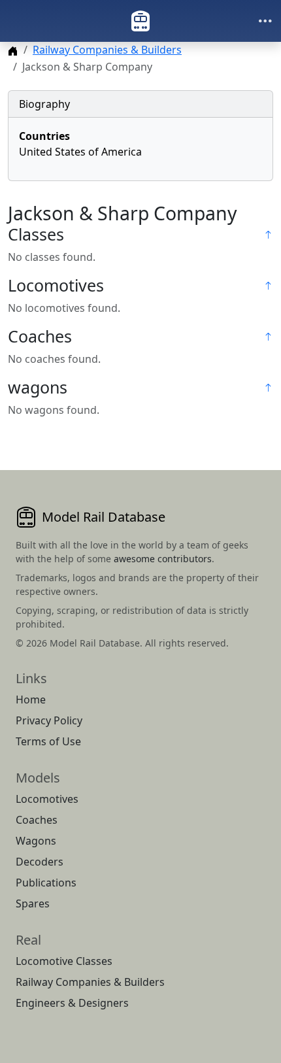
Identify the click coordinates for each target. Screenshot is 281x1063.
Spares (33, 903)
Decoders (39, 861)
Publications (46, 882)
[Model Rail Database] (140, 21)
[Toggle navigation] (265, 21)
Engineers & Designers (72, 1003)
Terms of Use (48, 741)
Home (31, 699)
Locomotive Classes (64, 961)
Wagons (36, 841)
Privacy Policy (49, 720)
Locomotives (47, 799)
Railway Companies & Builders (107, 49)
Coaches (37, 820)
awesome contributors (163, 558)
